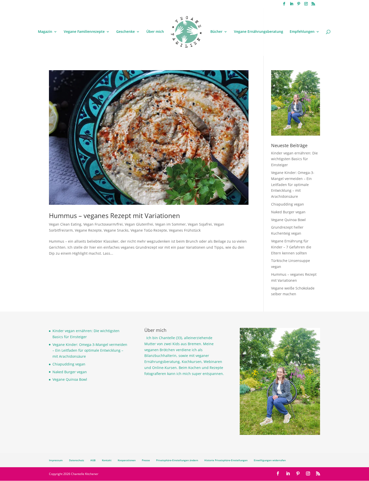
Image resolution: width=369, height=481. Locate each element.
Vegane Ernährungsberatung (258, 32)
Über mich (155, 32)
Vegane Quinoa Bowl (288, 219)
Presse (146, 460)
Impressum (56, 460)
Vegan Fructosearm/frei (103, 224)
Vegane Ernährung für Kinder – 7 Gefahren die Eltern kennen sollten (291, 247)
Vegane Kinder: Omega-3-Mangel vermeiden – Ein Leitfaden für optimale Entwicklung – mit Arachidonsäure (292, 184)
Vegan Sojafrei (200, 224)
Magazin (45, 32)
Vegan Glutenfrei (139, 224)
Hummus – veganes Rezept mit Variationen (114, 215)
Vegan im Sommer (170, 224)
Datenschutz (76, 460)
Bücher (216, 32)
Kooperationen (127, 460)
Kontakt (106, 460)
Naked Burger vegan (288, 212)
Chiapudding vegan (287, 204)
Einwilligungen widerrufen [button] (270, 460)
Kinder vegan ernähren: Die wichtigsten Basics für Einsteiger (294, 159)
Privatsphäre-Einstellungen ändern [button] (177, 460)
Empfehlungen (302, 32)
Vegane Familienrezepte (84, 32)
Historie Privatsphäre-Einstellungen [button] (226, 460)
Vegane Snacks (116, 230)
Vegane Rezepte (88, 230)
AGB (93, 460)
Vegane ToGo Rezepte (149, 230)
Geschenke (125, 32)
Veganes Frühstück (185, 230)
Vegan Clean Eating (65, 224)
